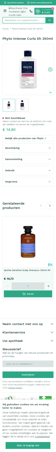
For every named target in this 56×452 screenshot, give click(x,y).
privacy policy (15, 387)
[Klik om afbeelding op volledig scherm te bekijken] (28, 69)
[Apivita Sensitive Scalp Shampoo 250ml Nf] (28, 241)
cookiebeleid (42, 436)
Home (5, 28)
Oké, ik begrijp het (28, 445)
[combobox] (24, 20)
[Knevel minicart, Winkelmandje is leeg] (38, 11)
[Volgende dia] (50, 205)
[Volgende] (50, 69)
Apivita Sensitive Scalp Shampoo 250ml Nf (27, 270)
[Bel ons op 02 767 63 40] (31, 11)
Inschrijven (28, 374)
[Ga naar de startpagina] (18, 11)
